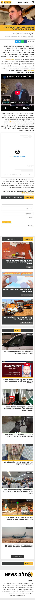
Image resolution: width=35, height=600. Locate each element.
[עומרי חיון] (23, 2)
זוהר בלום (12, 122)
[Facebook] (10, 2)
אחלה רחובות (10, 60)
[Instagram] (7, 2)
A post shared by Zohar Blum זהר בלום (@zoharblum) (17, 174)
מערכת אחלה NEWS (27, 193)
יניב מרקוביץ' (30, 70)
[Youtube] (5, 2)
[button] (25, 41)
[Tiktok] (2, 2)
